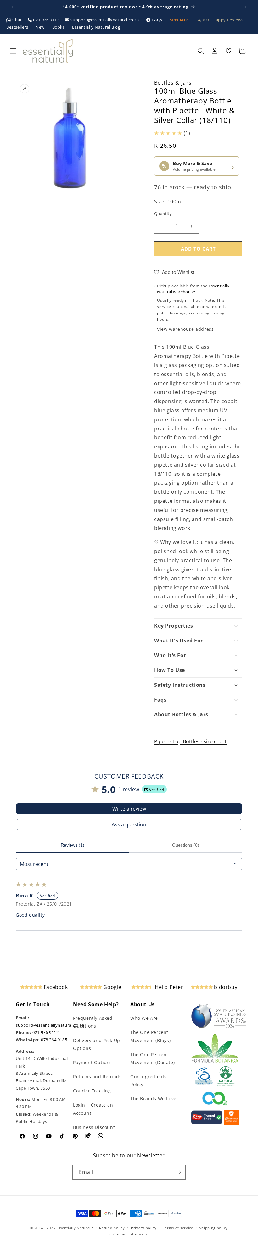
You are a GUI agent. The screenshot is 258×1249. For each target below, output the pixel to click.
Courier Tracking (92, 1091)
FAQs (157, 20)
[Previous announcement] (12, 7)
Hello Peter (168, 987)
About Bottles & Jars (181, 714)
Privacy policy (144, 1227)
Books (59, 27)
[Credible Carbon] (214, 1106)
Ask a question (129, 824)
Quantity (163, 213)
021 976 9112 (46, 20)
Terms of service (178, 1227)
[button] (13, 51)
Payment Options (92, 1062)
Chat (17, 20)
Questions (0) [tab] (185, 844)
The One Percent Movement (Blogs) (150, 1036)
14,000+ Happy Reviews (220, 20)
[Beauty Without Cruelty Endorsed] (204, 1084)
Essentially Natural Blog (96, 27)
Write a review (129, 808)
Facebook (55, 987)
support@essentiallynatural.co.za (105, 20)
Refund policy (112, 1227)
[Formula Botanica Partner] (214, 1062)
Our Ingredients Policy (148, 1080)
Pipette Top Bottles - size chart (190, 741)
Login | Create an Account (93, 1109)
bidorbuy (225, 987)
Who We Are (144, 1018)
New (41, 27)
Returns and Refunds (97, 1077)
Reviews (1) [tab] (72, 844)
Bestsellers (17, 27)
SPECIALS (179, 20)
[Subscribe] (178, 1172)
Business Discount (94, 1127)
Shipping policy (213, 1227)
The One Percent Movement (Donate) (152, 1058)
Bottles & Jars (173, 82)
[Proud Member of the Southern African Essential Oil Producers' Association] (226, 1084)
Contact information (132, 1234)
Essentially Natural (73, 1227)
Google (111, 987)
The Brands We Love (153, 1099)
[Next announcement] (246, 7)
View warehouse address (185, 329)
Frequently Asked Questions (93, 1022)
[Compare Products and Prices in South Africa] (206, 1123)
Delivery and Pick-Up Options (96, 1044)
